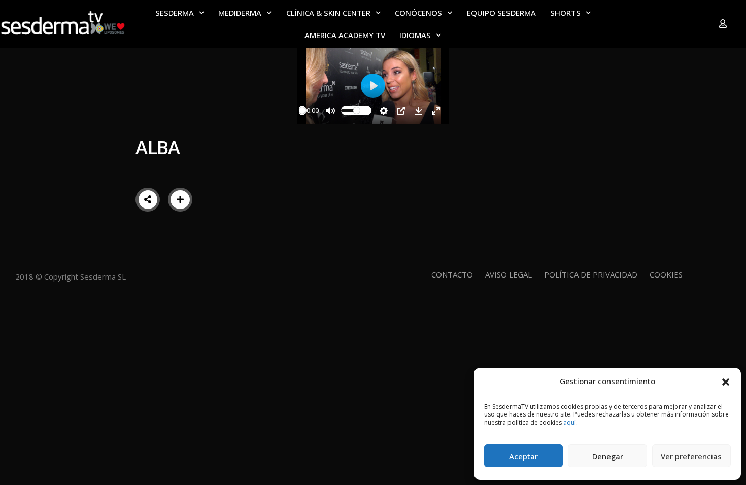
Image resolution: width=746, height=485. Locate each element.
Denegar (607, 456)
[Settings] (384, 110)
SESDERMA (174, 13)
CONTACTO (452, 274)
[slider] (302, 110)
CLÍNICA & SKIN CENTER (328, 13)
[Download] (419, 110)
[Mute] (330, 110)
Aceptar (523, 456)
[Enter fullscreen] (436, 110)
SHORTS (565, 13)
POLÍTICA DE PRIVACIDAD (590, 274)
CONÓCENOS (418, 13)
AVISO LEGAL (508, 274)
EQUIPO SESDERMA (501, 13)
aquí (569, 422)
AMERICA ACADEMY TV (344, 35)
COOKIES (666, 274)
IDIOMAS (415, 35)
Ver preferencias (691, 456)
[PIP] (401, 110)
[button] (726, 381)
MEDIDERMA (239, 13)
